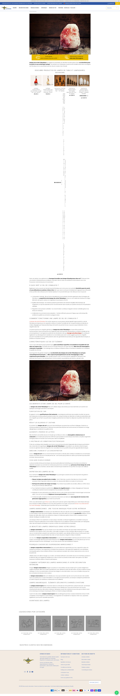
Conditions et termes (66, 667)
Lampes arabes (85, 657)
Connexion (111, 3)
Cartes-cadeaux (65, 675)
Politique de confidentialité (67, 670)
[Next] (86, 175)
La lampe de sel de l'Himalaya (37, 321)
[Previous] (31, 175)
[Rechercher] (117, 7)
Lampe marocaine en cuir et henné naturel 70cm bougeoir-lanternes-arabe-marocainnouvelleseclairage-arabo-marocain (48, 80)
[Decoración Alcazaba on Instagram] (30, 672)
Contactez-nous (65, 672)
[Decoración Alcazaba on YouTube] (32, 672)
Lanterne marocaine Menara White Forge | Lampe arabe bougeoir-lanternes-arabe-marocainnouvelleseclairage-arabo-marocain (84, 80)
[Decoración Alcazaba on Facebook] (27, 672)
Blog (62, 659)
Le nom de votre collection (26, 625)
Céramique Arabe (86, 664)
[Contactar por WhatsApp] (117, 693)
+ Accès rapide (60, 83)
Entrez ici (47, 502)
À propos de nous (65, 657)
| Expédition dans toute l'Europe (54, 3)
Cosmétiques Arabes (87, 670)
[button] (15, 8)
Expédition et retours (66, 662)
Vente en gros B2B (65, 664)
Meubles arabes (86, 662)
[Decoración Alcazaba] (6, 8)
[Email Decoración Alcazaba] (25, 672)
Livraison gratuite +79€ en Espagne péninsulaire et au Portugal (17, 3)
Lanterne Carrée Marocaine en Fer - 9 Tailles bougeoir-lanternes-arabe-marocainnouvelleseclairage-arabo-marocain (60, 80)
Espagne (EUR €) (94, 682)
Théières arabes (86, 667)
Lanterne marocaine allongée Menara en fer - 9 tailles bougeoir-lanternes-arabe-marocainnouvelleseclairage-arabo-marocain (72, 80)
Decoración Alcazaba (28, 686)
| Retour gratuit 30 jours (39, 3)
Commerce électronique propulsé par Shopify (61, 686)
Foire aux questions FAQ (66, 677)
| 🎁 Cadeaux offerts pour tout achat (72, 3)
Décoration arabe (86, 659)
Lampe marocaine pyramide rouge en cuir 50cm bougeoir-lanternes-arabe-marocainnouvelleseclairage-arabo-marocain (36, 80)
